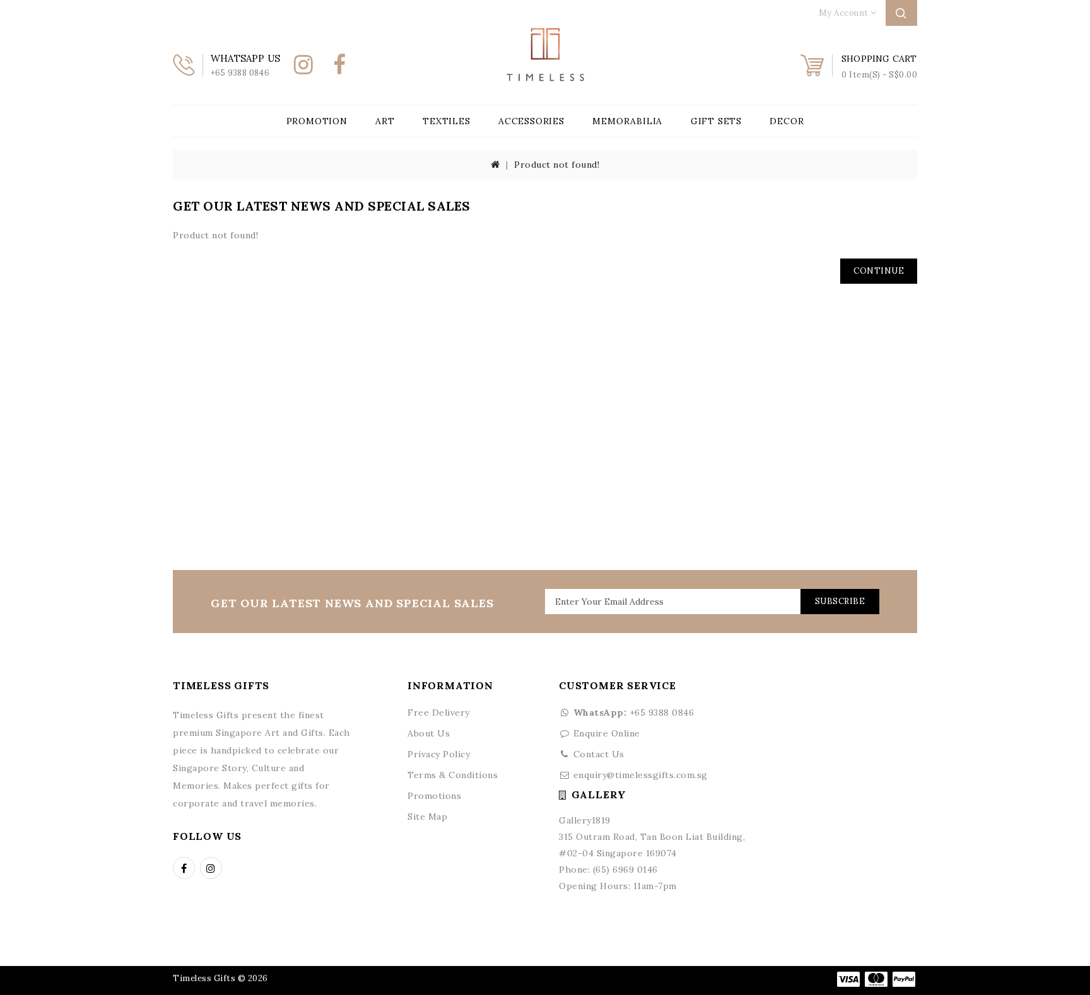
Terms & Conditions (452, 775)
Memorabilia (627, 121)
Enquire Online (606, 733)
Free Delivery (438, 712)
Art (384, 121)
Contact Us (598, 754)
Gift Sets (716, 121)
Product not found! (556, 164)
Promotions (434, 795)
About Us (428, 733)
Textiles (446, 121)
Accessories (531, 121)
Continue (878, 270)
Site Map (427, 816)
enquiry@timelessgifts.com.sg (640, 775)
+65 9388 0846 (633, 712)
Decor (787, 121)
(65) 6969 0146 (625, 869)
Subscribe (840, 601)
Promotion (317, 121)
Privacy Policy (438, 754)
